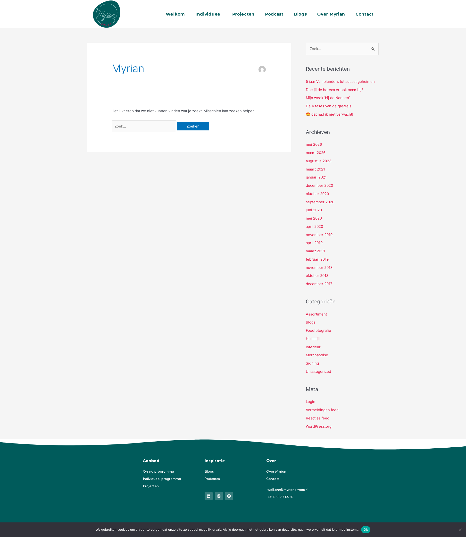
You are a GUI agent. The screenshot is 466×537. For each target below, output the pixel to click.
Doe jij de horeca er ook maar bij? (334, 89)
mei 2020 (314, 218)
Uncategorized (318, 371)
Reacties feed (317, 418)
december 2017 (319, 283)
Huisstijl (313, 338)
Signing (312, 363)
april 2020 (314, 226)
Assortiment (316, 314)
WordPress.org (319, 426)
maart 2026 (315, 152)
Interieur (313, 347)
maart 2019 (315, 251)
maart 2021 (315, 169)
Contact (365, 14)
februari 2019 (317, 259)
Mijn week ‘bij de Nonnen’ (328, 97)
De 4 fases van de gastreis (328, 106)
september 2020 (320, 202)
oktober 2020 (317, 193)
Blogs (300, 14)
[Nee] (460, 529)
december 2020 (319, 185)
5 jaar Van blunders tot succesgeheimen (340, 81)
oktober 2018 (317, 275)
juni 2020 (314, 210)
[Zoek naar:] (144, 126)
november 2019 (319, 234)
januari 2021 (316, 177)
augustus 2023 (319, 161)
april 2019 (314, 242)
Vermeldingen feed (322, 410)
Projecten (243, 14)
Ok (366, 529)
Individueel (208, 14)
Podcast (274, 14)
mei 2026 (314, 144)
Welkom (175, 14)
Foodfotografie (318, 330)
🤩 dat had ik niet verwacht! (329, 114)
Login (310, 401)
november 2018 (319, 267)
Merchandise (317, 355)
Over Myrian (331, 14)
